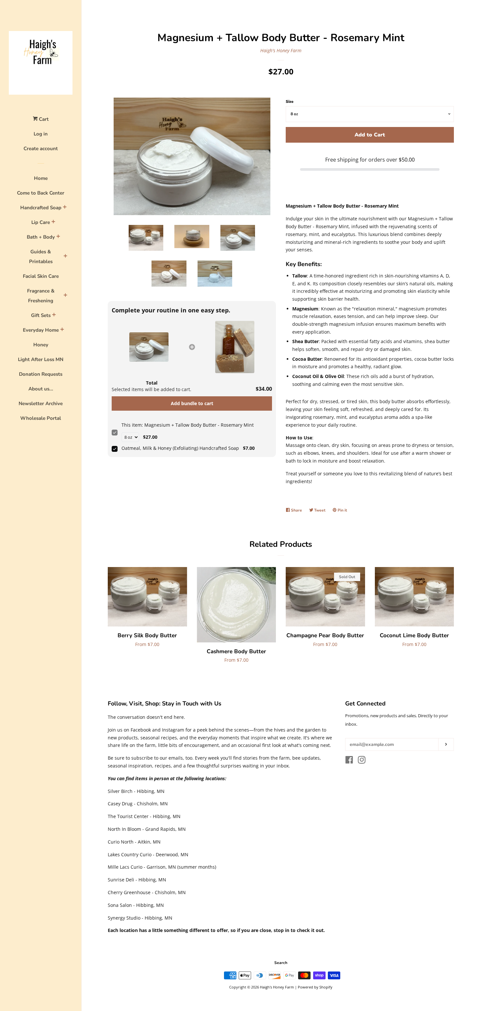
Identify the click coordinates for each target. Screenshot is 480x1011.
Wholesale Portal (40, 418)
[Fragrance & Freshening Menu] (65, 296)
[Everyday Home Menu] (62, 330)
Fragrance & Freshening (41, 296)
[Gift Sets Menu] (54, 315)
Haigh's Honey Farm (280, 50)
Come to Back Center (40, 193)
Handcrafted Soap (40, 207)
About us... (40, 389)
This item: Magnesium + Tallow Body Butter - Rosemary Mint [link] (187, 425)
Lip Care (40, 222)
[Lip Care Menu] (53, 222)
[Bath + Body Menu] (58, 237)
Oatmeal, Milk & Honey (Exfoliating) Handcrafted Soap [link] (180, 448)
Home (41, 178)
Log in (41, 134)
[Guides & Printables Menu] (65, 256)
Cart (43, 119)
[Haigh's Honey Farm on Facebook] (349, 761)
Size (290, 101)
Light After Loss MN (40, 359)
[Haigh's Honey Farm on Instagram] (362, 761)
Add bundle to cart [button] (192, 403)
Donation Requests (40, 374)
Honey (40, 344)
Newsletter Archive (41, 403)
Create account (41, 148)
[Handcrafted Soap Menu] (64, 208)
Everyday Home (41, 330)
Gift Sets (41, 315)
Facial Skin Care (41, 276)
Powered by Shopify (315, 987)
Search (280, 962)
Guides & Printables (41, 256)
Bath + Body (41, 237)
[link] (149, 347)
